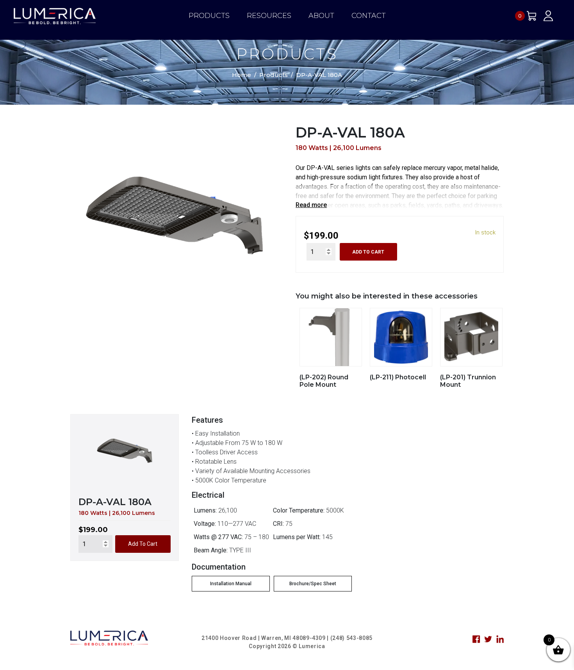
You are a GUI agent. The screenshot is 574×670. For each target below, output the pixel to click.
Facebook (476, 639)
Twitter (488, 639)
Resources (269, 15)
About (321, 15)
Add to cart (368, 252)
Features (207, 420)
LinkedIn (500, 639)
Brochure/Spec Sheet (312, 583)
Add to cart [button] (142, 544)
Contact (368, 15)
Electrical (208, 495)
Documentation (219, 567)
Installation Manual (230, 583)
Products (209, 15)
